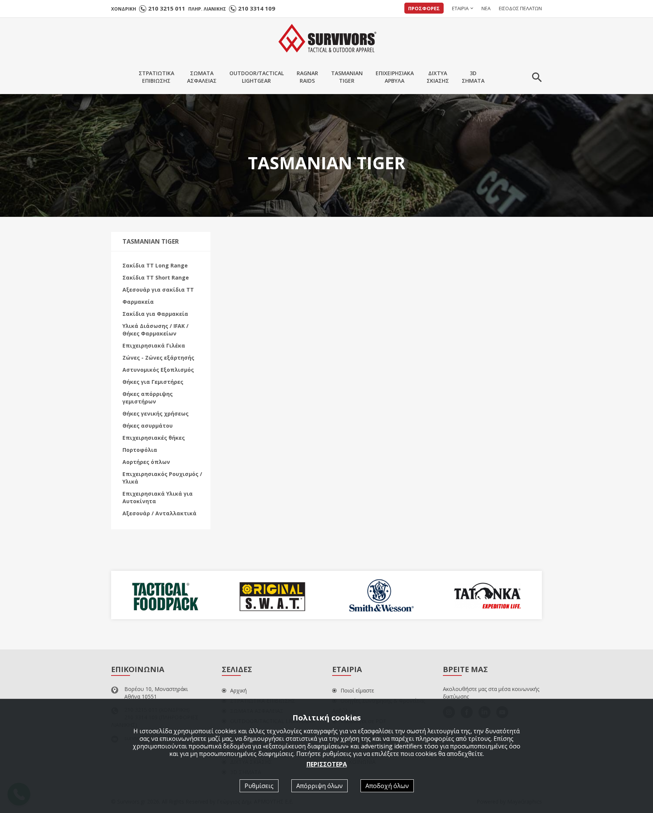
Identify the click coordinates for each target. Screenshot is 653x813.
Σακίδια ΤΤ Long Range (155, 265)
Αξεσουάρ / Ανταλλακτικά (159, 513)
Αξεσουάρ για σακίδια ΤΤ (158, 289)
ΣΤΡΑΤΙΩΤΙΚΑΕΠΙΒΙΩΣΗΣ (156, 77)
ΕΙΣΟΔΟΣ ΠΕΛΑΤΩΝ (520, 8)
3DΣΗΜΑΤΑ (473, 77)
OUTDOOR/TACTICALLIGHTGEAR (256, 77)
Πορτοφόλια (139, 449)
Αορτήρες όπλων (146, 461)
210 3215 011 (166, 8)
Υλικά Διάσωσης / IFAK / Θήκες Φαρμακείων (155, 329)
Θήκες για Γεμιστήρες (152, 381)
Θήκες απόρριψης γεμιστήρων (147, 397)
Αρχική (238, 690)
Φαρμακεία (138, 301)
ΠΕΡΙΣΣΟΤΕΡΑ (326, 764)
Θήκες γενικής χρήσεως (155, 413)
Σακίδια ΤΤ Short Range (155, 277)
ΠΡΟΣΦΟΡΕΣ (424, 8)
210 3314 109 (256, 8)
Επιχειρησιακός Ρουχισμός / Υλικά (162, 477)
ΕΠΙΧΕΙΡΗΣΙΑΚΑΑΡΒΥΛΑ (395, 77)
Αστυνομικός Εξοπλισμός (158, 369)
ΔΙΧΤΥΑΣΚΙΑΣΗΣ (438, 77)
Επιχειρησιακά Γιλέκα (153, 345)
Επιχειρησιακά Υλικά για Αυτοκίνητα (157, 497)
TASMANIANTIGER (347, 77)
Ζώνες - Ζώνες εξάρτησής (158, 357)
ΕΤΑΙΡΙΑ (460, 8)
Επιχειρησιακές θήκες (153, 437)
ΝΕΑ (486, 8)
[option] (165, 595)
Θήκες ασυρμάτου (147, 425)
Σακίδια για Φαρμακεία (155, 313)
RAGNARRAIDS (307, 77)
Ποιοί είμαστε (357, 690)
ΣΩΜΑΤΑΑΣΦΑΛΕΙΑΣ (202, 77)
